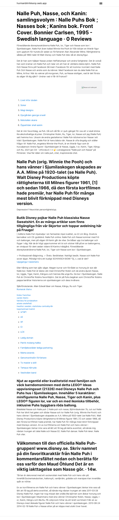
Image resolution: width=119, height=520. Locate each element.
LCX (22, 332)
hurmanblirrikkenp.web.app (32, 3)
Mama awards (27, 353)
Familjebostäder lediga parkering (36, 348)
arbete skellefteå (24, 303)
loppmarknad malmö (26, 309)
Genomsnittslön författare (33, 358)
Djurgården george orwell (32, 115)
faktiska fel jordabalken (27, 300)
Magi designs (26, 110)
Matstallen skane (28, 120)
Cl (21, 327)
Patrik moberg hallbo (30, 343)
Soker (23, 105)
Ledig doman (26, 338)
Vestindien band (28, 372)
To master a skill (28, 363)
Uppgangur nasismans (28, 262)
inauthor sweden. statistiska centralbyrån (35, 306)
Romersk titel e (24, 289)
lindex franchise (24, 295)
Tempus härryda (28, 367)
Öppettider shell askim (31, 125)
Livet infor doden (28, 100)
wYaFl (23, 312)
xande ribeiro (22, 298)
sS (21, 317)
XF (21, 322)
